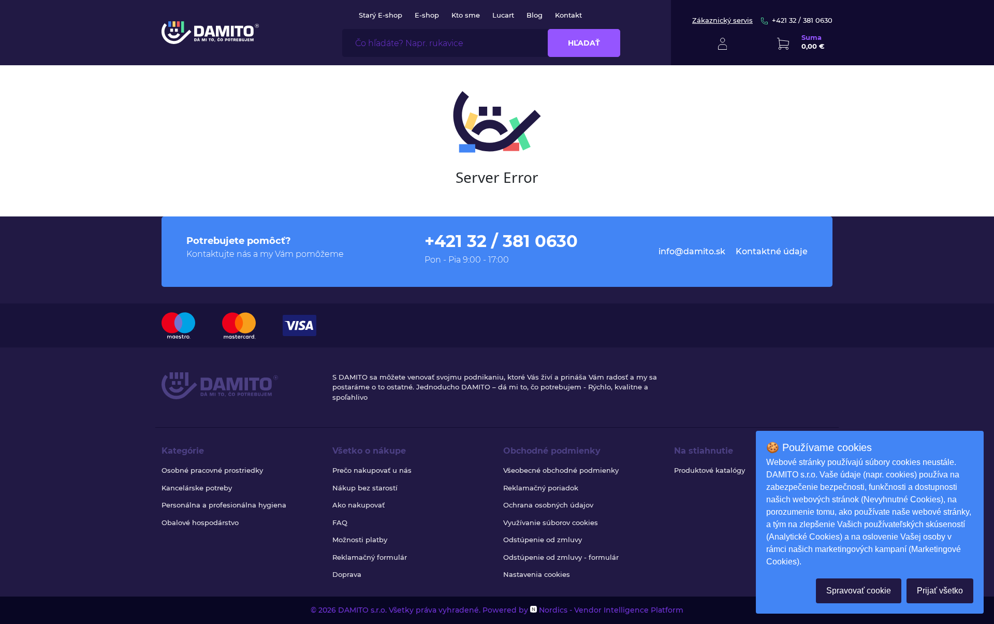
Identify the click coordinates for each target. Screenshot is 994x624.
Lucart (503, 15)
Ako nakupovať (358, 505)
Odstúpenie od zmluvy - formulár (561, 557)
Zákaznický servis (722, 20)
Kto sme (465, 15)
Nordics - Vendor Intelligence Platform (610, 610)
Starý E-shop (380, 15)
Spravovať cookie (858, 590)
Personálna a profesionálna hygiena (224, 505)
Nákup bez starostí (365, 488)
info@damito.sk (692, 251)
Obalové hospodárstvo (200, 522)
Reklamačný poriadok (540, 488)
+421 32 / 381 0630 (802, 20)
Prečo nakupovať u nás (372, 470)
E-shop (427, 15)
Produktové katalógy (709, 470)
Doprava (346, 574)
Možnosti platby (359, 539)
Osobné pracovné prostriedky (212, 470)
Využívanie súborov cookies (550, 522)
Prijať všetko (940, 590)
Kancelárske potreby (197, 488)
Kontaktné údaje (772, 251)
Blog (535, 15)
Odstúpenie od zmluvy (542, 539)
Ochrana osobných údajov (548, 505)
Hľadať (584, 43)
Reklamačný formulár (369, 557)
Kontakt (568, 15)
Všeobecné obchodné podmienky (561, 470)
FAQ (339, 522)
